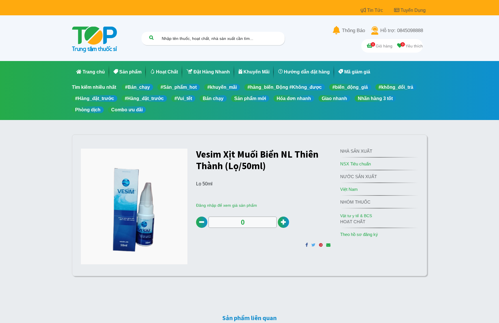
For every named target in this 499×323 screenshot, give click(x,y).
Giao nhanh (334, 98)
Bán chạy (213, 98)
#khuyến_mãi (222, 87)
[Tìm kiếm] (151, 37)
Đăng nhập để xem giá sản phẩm (226, 205)
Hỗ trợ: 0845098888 (401, 30)
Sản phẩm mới (250, 98)
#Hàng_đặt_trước (94, 98)
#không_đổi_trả (396, 87)
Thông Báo (353, 30)
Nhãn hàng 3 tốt (375, 98)
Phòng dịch (87, 109)
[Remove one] (201, 222)
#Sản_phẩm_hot (179, 87)
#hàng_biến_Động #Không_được (284, 87)
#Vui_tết (183, 98)
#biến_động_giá (350, 87)
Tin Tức (375, 10)
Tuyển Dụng (413, 10)
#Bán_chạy (137, 87)
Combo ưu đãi (127, 109)
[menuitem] (90, 72)
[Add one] (283, 222)
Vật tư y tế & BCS (356, 215)
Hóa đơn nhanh (294, 98)
